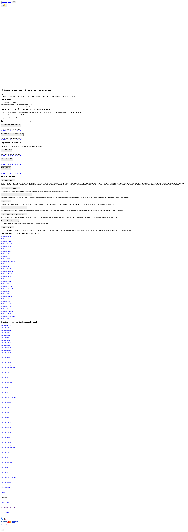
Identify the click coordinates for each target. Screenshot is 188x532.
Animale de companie (6, 490)
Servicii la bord (4, 495)
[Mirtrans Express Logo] (6, 2)
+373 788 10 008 (5, 512)
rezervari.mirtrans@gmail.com (8, 507)
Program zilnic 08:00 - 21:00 (7, 515)
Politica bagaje (4, 492)
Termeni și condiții (5, 502)
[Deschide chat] (2, 530)
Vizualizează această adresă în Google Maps (11, 130)
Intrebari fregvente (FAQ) (6, 487)
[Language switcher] (5, 5)
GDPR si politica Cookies (7, 500)
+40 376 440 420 (5, 510)
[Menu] (14, 2)
